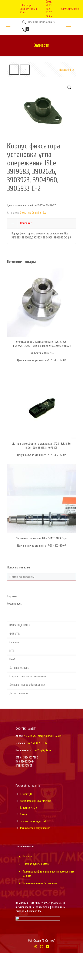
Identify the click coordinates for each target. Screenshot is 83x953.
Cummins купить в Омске (36, 864)
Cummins (14, 642)
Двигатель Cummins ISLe (33, 212)
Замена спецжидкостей (33, 821)
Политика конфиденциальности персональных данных (48, 873)
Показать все (66, 69)
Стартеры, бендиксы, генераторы (27, 676)
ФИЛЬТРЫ (14, 633)
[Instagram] (41, 947)
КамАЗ (13, 659)
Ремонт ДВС (27, 794)
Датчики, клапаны (19, 667)
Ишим (49, 16)
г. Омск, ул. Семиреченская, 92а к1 (28, 9)
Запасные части (28, 807)
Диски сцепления (18, 693)
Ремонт (24, 814)
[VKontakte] (47, 947)
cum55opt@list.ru (70, 8)
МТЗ (11, 650)
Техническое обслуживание (35, 828)
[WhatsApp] (36, 947)
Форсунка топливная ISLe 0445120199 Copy (41, 538)
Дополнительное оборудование (27, 684)
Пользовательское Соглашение (40, 883)
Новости (27, 856)
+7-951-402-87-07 (37, 743)
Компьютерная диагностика (35, 800)
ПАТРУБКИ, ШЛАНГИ (19, 625)
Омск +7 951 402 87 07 (49, 7)
